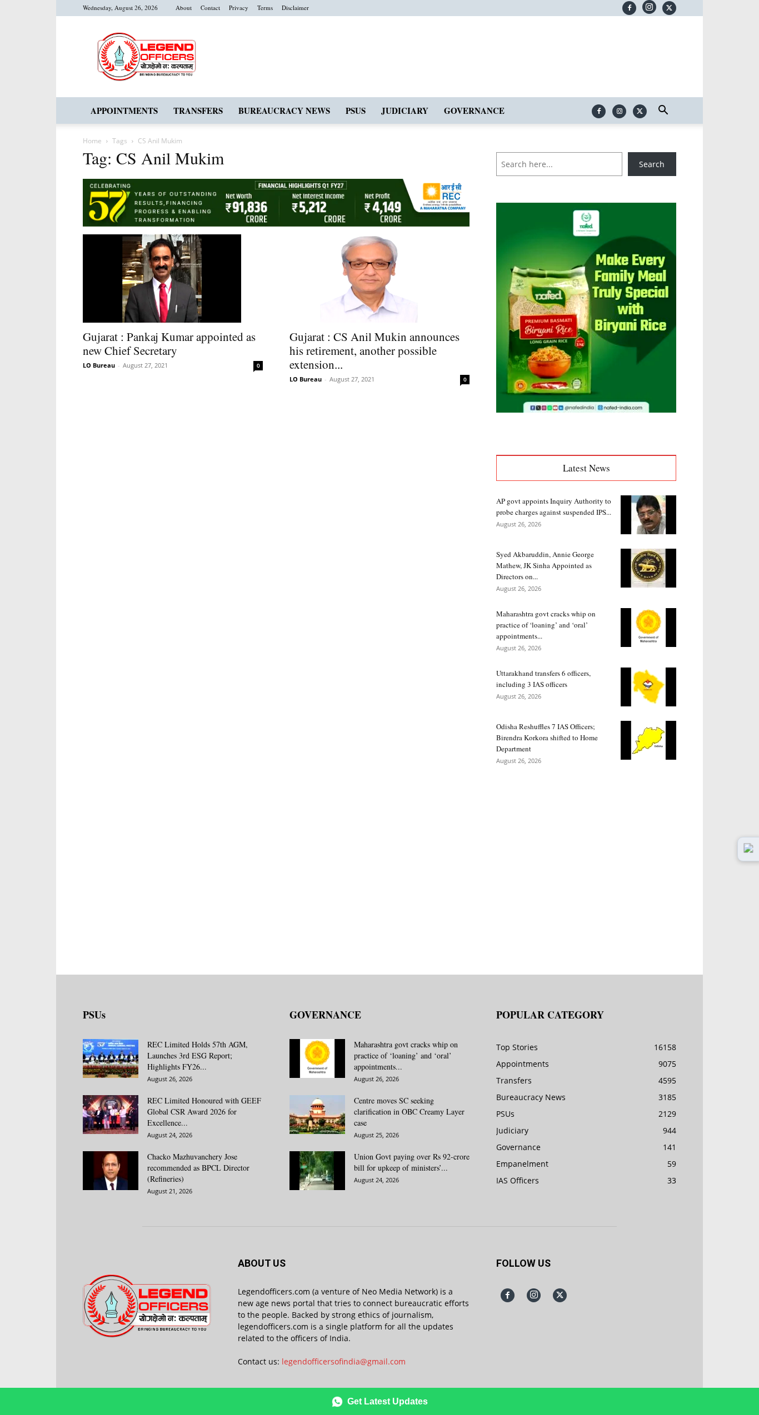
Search (652, 164)
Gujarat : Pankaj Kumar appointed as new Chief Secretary (169, 343)
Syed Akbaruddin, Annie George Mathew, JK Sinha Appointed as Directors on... (545, 565)
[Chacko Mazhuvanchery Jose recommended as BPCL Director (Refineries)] (110, 1170)
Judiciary (404, 110)
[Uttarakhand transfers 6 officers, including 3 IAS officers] (648, 687)
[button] (663, 111)
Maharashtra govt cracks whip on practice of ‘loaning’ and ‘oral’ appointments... (546, 625)
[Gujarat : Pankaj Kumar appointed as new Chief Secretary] (173, 278)
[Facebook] (629, 8)
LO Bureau (99, 365)
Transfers (198, 110)
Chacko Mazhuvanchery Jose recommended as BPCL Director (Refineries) (198, 1167)
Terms (265, 7)
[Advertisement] (586, 861)
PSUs (356, 110)
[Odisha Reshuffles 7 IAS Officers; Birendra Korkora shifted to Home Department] (648, 740)
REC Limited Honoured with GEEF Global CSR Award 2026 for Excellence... (204, 1111)
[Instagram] (649, 7)
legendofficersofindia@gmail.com (344, 1361)
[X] (669, 8)
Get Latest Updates (387, 1401)
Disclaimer (295, 7)
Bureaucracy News (284, 110)
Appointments (124, 110)
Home (92, 140)
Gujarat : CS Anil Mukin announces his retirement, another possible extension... (374, 350)
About (184, 7)
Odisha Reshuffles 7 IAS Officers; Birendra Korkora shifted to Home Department (547, 737)
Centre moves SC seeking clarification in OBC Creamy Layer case (409, 1111)
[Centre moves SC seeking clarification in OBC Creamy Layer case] (317, 1114)
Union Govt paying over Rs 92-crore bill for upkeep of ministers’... (412, 1162)
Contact (210, 7)
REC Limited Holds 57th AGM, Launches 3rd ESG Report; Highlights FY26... (197, 1055)
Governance (474, 110)
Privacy (238, 7)
